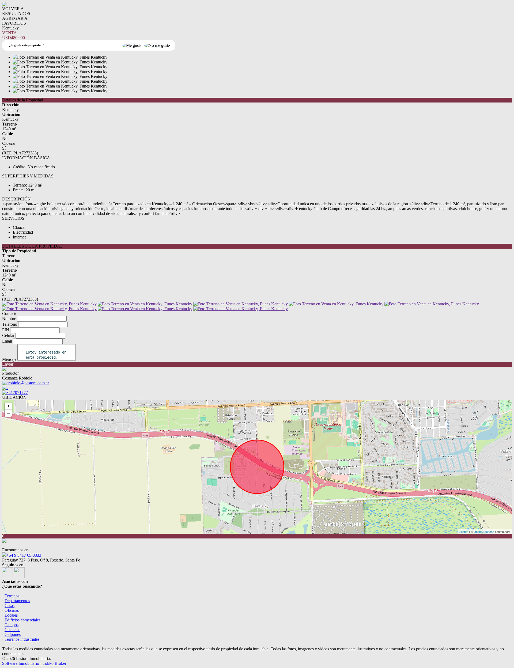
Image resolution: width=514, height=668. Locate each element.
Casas (9, 605)
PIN (5, 330)
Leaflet (463, 531)
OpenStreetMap (484, 531)
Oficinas (12, 610)
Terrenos (12, 596)
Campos (11, 625)
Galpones (13, 634)
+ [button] (8, 406)
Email (7, 341)
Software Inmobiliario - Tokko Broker (34, 663)
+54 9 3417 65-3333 (23, 555)
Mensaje (9, 359)
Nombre (9, 318)
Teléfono (9, 324)
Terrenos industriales (22, 639)
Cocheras (12, 629)
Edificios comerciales (22, 620)
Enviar (7, 364)
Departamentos (17, 600)
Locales (11, 615)
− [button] (8, 413)
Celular (8, 335)
